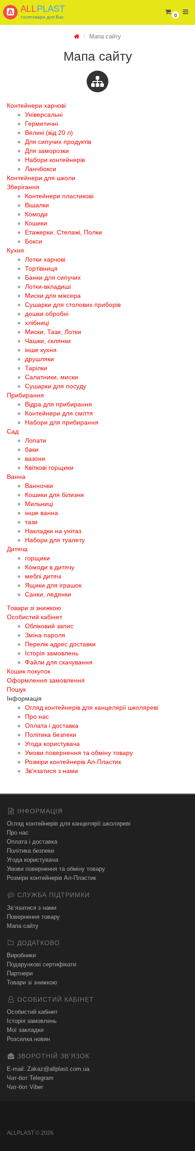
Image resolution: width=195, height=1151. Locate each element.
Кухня (15, 250)
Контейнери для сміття (59, 413)
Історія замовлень (51, 653)
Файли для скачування (59, 662)
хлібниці (37, 322)
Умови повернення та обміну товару (79, 752)
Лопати (35, 440)
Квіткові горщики (49, 467)
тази (31, 521)
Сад (13, 431)
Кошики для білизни (54, 494)
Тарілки (36, 368)
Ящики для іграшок (53, 585)
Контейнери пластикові (59, 196)
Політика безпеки (50, 734)
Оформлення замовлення (46, 680)
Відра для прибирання (58, 404)
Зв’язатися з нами (51, 770)
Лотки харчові (45, 259)
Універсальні (44, 114)
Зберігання (23, 187)
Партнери (20, 973)
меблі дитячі (43, 576)
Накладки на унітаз (53, 531)
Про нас (37, 716)
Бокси (33, 241)
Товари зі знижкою (34, 607)
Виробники (21, 955)
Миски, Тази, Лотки (53, 331)
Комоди (36, 214)
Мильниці (39, 503)
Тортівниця (41, 268)
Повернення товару (33, 916)
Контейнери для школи (41, 177)
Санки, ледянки (48, 594)
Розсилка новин (28, 1039)
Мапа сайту (23, 925)
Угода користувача (52, 743)
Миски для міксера (53, 295)
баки (32, 449)
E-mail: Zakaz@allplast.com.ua (48, 1068)
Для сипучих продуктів (58, 141)
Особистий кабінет (34, 617)
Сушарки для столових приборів (73, 304)
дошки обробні (46, 313)
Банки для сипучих (53, 277)
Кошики (36, 223)
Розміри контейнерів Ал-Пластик (73, 761)
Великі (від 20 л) (49, 132)
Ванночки (39, 485)
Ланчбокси (40, 168)
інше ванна (41, 512)
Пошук (16, 689)
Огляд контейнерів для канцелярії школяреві (91, 707)
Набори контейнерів (55, 159)
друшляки (39, 359)
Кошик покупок (28, 671)
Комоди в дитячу (49, 567)
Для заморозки (47, 150)
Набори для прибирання (61, 422)
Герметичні (41, 123)
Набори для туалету (55, 540)
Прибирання (25, 395)
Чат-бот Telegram (30, 1078)
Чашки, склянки (48, 340)
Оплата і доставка (51, 725)
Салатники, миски (51, 377)
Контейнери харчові (36, 105)
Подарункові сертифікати (41, 964)
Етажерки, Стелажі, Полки (63, 232)
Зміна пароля (45, 635)
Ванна (16, 476)
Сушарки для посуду (55, 386)
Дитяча (17, 549)
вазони (35, 458)
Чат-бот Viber (25, 1087)
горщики (37, 558)
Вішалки (37, 205)
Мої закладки (25, 1030)
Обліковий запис (49, 626)
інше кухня (41, 349)
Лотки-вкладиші (48, 286)
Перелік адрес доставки (60, 644)
